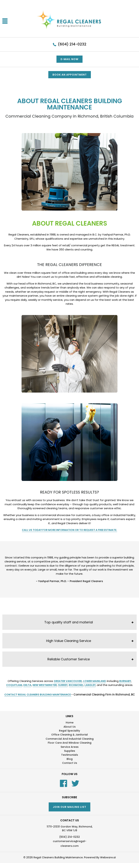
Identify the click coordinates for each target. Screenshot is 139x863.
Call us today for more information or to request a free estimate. (69, 530)
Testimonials (69, 755)
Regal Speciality (69, 730)
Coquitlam (14, 685)
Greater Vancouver (68, 681)
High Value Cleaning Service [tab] (68, 641)
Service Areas (70, 747)
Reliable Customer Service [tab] (68, 659)
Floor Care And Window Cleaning (69, 743)
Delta (27, 685)
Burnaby (125, 681)
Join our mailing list (69, 807)
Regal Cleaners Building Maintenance (58, 857)
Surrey (63, 685)
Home (69, 722)
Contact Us (69, 763)
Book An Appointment (69, 74)
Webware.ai (108, 857)
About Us (70, 726)
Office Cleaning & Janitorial (69, 734)
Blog (70, 759)
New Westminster (45, 685)
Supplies (69, 751)
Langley (90, 685)
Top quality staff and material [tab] (68, 622)
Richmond (76, 685)
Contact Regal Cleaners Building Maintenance (37, 694)
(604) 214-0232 (72, 44)
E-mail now (69, 59)
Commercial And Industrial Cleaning (70, 739)
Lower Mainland (94, 681)
